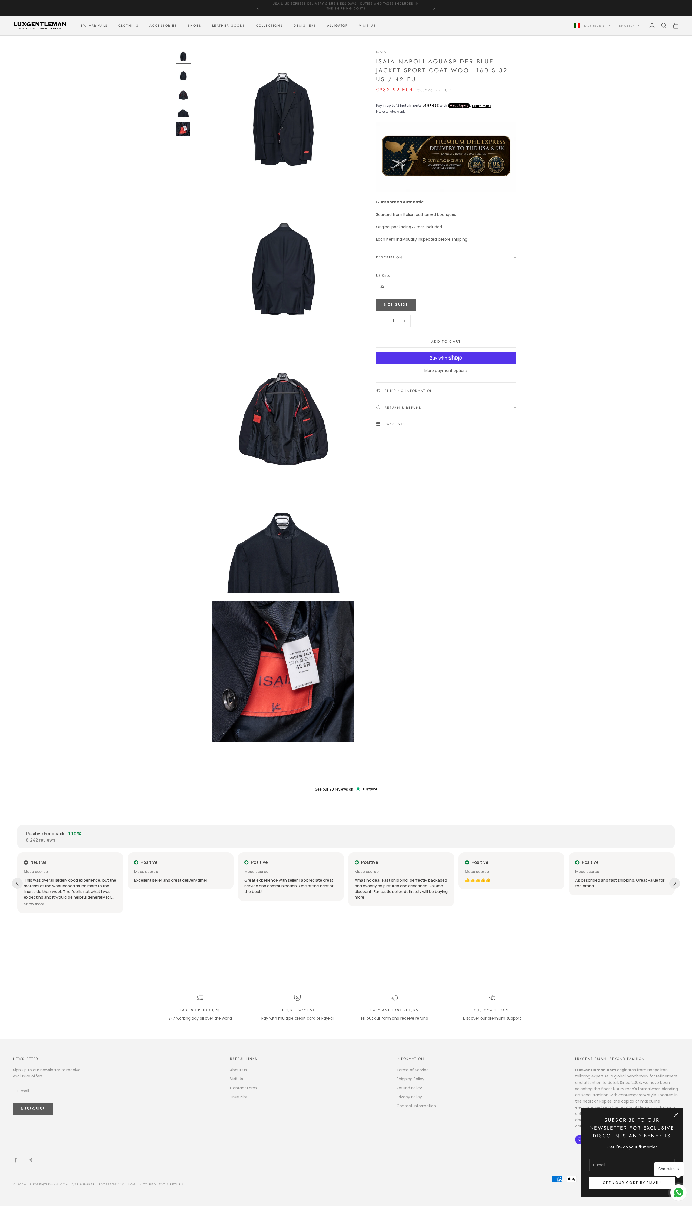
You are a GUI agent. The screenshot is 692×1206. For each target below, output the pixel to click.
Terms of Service (413, 1070)
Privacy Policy (409, 1097)
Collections (269, 25)
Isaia (381, 51)
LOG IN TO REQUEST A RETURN (156, 1184)
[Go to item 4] (183, 112)
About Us (238, 1070)
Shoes (194, 25)
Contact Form (243, 1088)
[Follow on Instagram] (29, 1160)
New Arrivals (93, 25)
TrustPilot (239, 1097)
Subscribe (33, 1108)
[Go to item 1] (183, 56)
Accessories (163, 25)
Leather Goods (228, 25)
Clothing (128, 25)
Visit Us (367, 25)
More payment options (446, 370)
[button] (34, 904)
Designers (305, 25)
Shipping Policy (410, 1078)
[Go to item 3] (183, 95)
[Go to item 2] (183, 75)
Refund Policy (409, 1088)
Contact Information (416, 1105)
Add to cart (446, 341)
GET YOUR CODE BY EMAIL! (632, 1182)
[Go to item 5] (183, 129)
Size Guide (396, 304)
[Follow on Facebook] (15, 1160)
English (627, 25)
